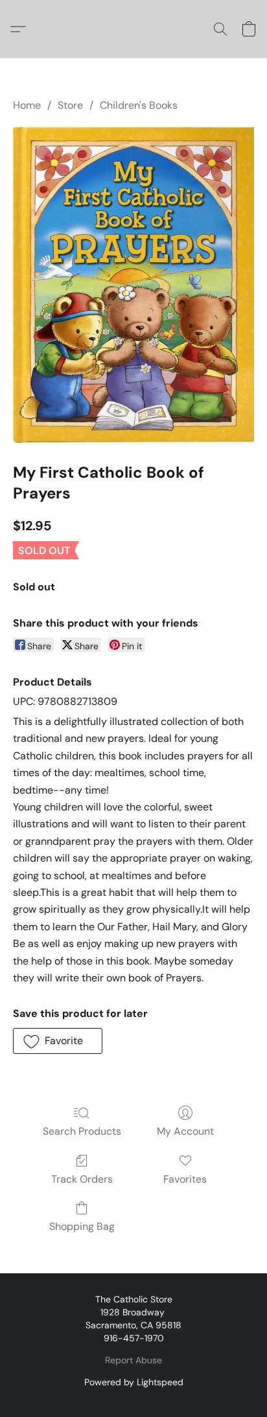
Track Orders (82, 1179)
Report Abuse (133, 1360)
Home (27, 105)
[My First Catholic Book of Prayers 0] (133, 285)
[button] (21, 29)
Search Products (82, 1131)
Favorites (185, 1179)
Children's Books (139, 105)
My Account (185, 1131)
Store (70, 105)
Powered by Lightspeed (133, 1382)
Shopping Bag (82, 1226)
